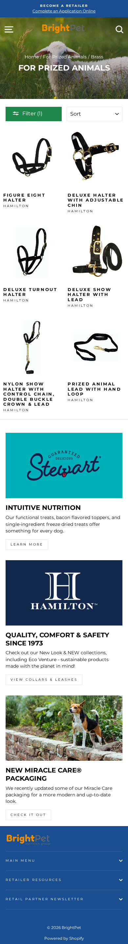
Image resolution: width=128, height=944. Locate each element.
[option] (64, 8)
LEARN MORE (27, 544)
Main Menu (21, 860)
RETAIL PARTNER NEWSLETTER (45, 899)
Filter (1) (32, 113)
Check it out (28, 815)
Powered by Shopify (64, 938)
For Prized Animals (65, 56)
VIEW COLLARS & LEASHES (44, 679)
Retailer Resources (34, 880)
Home (32, 56)
